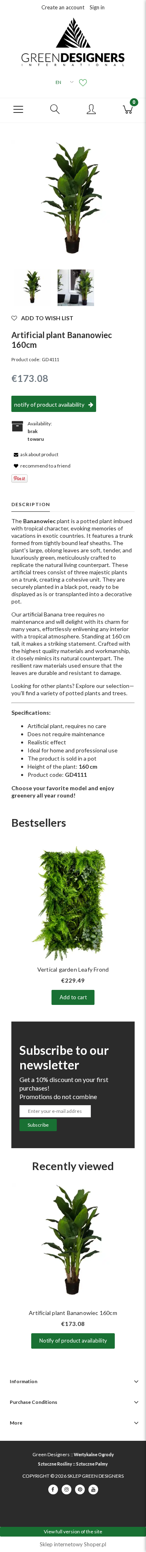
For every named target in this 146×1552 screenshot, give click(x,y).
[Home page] (73, 41)
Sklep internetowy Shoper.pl (73, 1544)
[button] (18, 108)
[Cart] (128, 108)
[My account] (91, 109)
